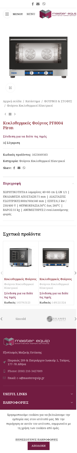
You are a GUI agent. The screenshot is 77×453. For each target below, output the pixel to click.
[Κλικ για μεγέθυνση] (10, 87)
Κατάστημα (32, 101)
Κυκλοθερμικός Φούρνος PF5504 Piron (20, 281)
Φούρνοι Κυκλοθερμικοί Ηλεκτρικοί (30, 105)
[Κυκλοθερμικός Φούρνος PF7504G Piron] (56, 258)
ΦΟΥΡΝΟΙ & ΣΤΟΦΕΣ (58, 101)
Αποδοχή (39, 445)
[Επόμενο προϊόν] (14, 114)
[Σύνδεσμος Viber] (44, 4)
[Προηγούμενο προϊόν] (5, 114)
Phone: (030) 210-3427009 (25, 371)
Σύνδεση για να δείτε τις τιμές (25, 136)
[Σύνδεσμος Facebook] (32, 4)
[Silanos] (56, 319)
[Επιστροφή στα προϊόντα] (10, 114)
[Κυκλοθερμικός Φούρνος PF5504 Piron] (20, 258)
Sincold (21, 319)
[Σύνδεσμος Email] (38, 4)
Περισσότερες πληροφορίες (36, 439)
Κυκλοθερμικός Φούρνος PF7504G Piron (55, 281)
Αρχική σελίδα (12, 101)
